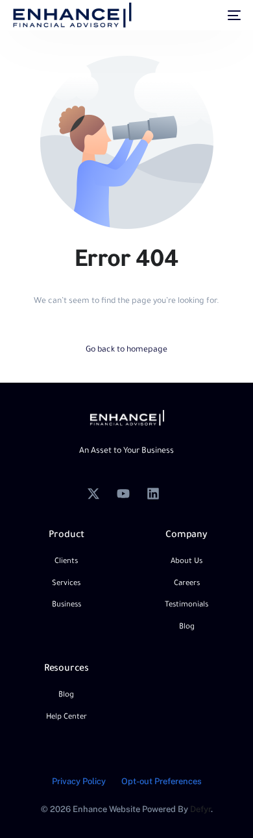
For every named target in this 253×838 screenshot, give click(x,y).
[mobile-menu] (228, 16)
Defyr (200, 809)
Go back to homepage (126, 350)
